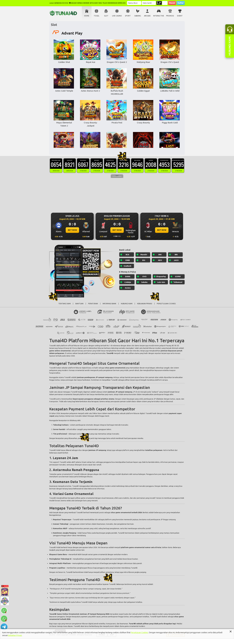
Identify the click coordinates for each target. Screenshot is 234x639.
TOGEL (96, 16)
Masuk (172, 3)
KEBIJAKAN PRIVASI (144, 303)
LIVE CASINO (117, 16)
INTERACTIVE (158, 16)
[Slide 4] (119, 236)
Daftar (181, 3)
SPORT (128, 16)
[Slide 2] (116, 236)
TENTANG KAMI (64, 303)
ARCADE (147, 16)
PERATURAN (93, 303)
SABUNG (137, 16)
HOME (86, 16)
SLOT (106, 16)
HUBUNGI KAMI (126, 303)
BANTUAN (79, 303)
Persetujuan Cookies (139, 632)
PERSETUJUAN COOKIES (166, 303)
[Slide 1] (114, 236)
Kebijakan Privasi (15, 635)
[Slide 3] (117, 236)
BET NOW (72, 230)
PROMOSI (170, 16)
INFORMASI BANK (109, 303)
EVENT (180, 16)
